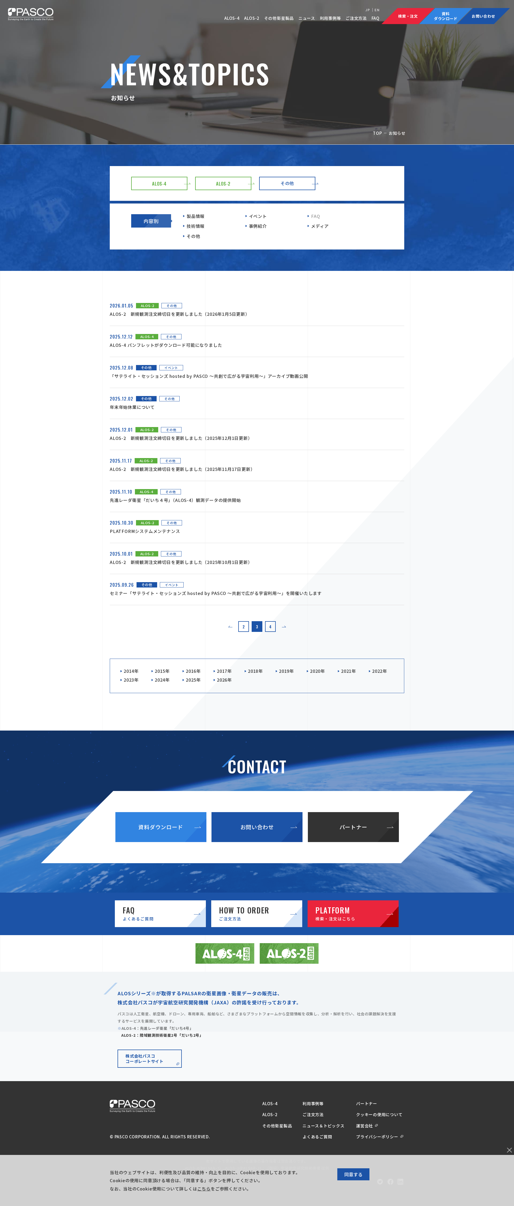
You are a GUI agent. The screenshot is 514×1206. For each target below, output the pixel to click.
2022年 (379, 671)
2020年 (317, 671)
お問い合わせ (257, 827)
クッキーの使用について (379, 1114)
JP (367, 10)
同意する (353, 1174)
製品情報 (196, 216)
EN (377, 10)
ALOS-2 (251, 18)
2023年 (131, 680)
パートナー (353, 827)
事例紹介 (258, 226)
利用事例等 (330, 18)
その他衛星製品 (279, 18)
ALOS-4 (232, 18)
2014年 (131, 671)
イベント (258, 216)
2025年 (193, 680)
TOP (377, 133)
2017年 (224, 671)
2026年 (224, 680)
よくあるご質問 (317, 1136)
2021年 (348, 671)
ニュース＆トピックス (324, 1125)
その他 (193, 236)
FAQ (376, 18)
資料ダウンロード (160, 827)
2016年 (193, 671)
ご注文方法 (356, 18)
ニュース (306, 18)
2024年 (162, 680)
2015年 (162, 671)
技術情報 (196, 226)
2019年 (286, 671)
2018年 (255, 671)
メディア (320, 226)
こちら (204, 1188)
